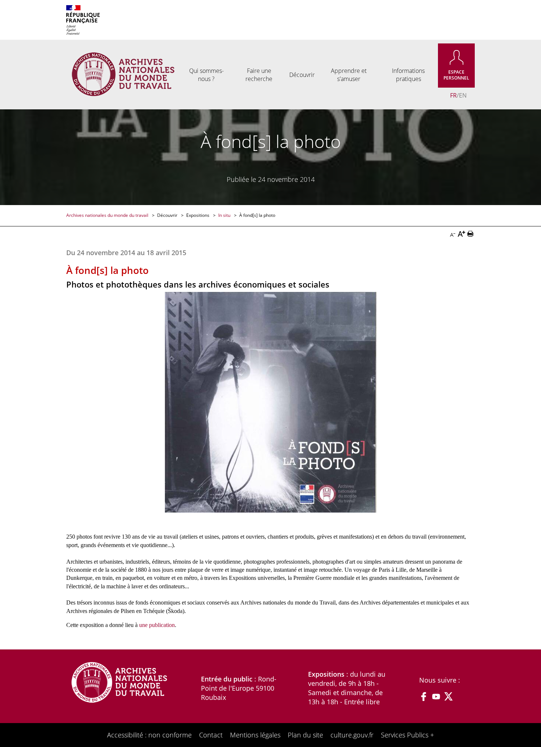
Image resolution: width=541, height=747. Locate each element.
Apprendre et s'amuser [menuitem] (349, 75)
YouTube (436, 696)
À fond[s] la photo (257, 215)
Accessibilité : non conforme (149, 734)
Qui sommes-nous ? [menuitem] (206, 75)
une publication (157, 625)
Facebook (423, 696)
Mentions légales (255, 734)
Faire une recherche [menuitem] (258, 75)
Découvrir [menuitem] (302, 75)
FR (453, 95)
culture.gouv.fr (352, 734)
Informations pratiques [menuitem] (408, 75)
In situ (224, 215)
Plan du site (305, 734)
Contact (211, 734)
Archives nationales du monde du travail (107, 215)
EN (463, 95)
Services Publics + (407, 734)
